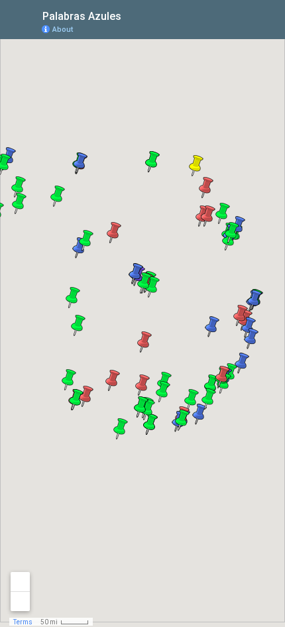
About (62, 29)
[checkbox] (131, 15)
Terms (22, 622)
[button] (19, 203)
